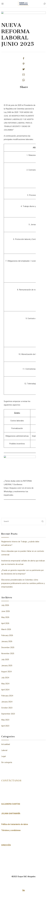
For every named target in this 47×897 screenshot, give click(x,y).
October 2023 (6, 707)
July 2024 (5, 677)
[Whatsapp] (23, 80)
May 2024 (5, 683)
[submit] (42, 521)
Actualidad (5, 744)
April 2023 (5, 726)
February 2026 (7, 635)
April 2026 (5, 623)
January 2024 (6, 701)
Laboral (4, 750)
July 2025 (5, 659)
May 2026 (5, 617)
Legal (3, 756)
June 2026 (5, 611)
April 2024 (5, 689)
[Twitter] (23, 69)
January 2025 (6, 665)
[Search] (44, 4)
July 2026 (5, 605)
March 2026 (6, 629)
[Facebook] (23, 58)
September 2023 (8, 714)
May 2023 (5, 720)
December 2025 (7, 647)
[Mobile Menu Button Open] (2, 4)
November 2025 (7, 653)
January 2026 (6, 641)
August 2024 (6, 671)
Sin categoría (6, 762)
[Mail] (23, 74)
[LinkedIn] (23, 890)
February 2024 (7, 695)
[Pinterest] (23, 63)
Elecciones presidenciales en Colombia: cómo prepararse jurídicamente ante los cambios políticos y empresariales (23, 583)
